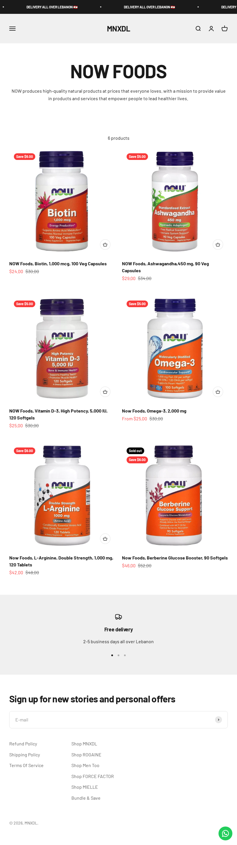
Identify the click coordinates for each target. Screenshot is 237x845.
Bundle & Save (86, 798)
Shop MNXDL (84, 743)
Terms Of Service (26, 765)
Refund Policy (23, 743)
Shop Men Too (85, 765)
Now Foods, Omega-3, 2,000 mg (154, 410)
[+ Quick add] (105, 244)
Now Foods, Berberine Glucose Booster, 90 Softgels (175, 557)
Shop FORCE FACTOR (92, 776)
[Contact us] (225, 833)
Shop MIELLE (84, 787)
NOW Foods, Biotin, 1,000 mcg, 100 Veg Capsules (58, 263)
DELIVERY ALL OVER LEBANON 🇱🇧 (40, 7)
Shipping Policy (24, 754)
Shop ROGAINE (86, 754)
